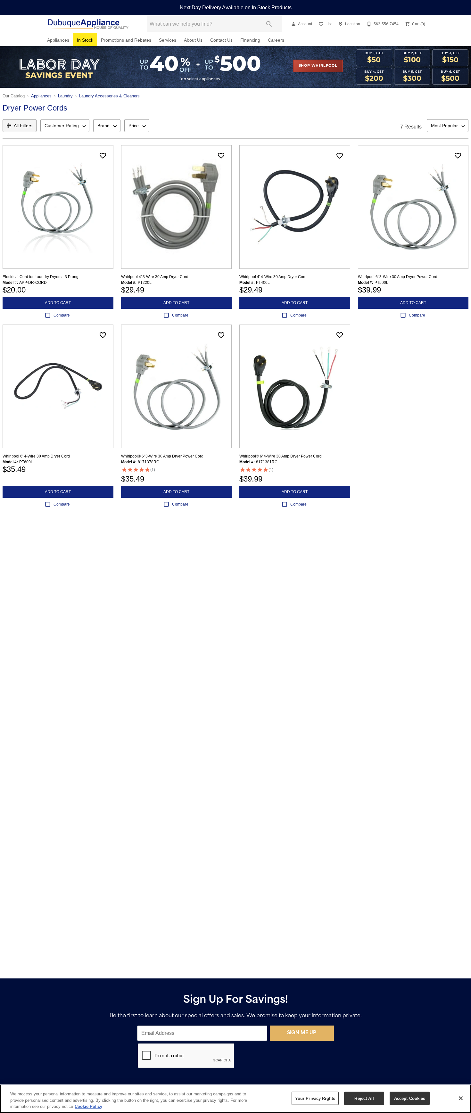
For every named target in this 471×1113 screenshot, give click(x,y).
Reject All (364, 1098)
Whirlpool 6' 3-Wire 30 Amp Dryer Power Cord (397, 277)
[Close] (461, 1098)
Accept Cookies (410, 1098)
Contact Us (221, 40)
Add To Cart (58, 303)
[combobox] (64, 125)
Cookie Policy (88, 1106)
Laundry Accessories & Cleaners (109, 96)
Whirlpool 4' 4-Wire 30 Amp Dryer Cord (273, 277)
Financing (250, 40)
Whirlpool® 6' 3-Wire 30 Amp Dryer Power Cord (162, 456)
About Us (193, 40)
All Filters (23, 125)
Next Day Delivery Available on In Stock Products (236, 7)
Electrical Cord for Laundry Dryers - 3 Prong (40, 277)
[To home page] (87, 24)
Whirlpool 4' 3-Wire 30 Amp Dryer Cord (154, 277)
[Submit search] (269, 24)
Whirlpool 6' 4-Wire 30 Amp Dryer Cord (36, 456)
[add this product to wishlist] (103, 155)
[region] (235, 1098)
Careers (276, 40)
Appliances (58, 40)
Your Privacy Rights (315, 1098)
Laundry (65, 96)
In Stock (85, 40)
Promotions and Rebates (126, 40)
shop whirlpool (318, 66)
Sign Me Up (301, 1033)
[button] (293, 24)
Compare (62, 315)
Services (167, 40)
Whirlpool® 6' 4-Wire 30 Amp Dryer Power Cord (280, 456)
